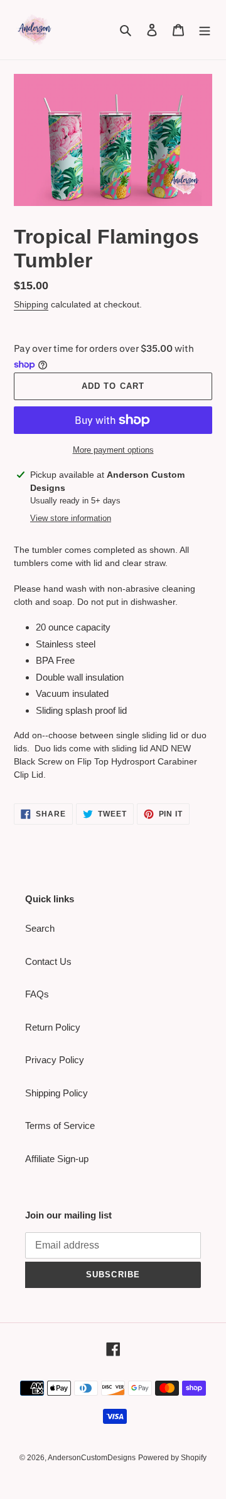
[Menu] (204, 29)
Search (40, 928)
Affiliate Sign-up (57, 1158)
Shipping (31, 304)
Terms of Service (60, 1125)
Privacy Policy (54, 1059)
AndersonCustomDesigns (92, 1457)
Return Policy (52, 1027)
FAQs (37, 994)
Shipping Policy (56, 1093)
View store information (70, 518)
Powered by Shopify (172, 1457)
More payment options (113, 450)
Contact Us (48, 961)
